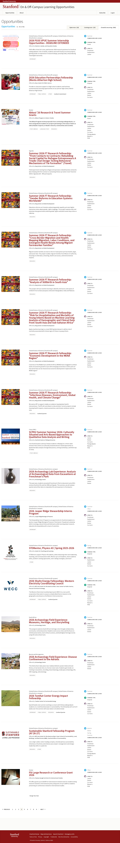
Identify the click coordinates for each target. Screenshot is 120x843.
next (42, 809)
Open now (74, 27)
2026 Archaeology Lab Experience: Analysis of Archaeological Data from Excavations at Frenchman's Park (52, 474)
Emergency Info (69, 834)
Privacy (40, 837)
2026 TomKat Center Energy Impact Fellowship (48, 697)
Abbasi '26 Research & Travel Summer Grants (50, 114)
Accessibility (74, 837)
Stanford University (9, 1)
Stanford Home (34, 834)
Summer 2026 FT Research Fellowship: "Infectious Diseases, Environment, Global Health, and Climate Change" (52, 395)
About (22, 13)
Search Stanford (58, 834)
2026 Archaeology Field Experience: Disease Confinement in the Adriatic (53, 658)
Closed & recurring (108, 27)
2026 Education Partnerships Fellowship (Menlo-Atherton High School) (51, 79)
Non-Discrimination (63, 837)
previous (7, 809)
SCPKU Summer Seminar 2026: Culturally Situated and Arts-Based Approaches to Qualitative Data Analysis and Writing (51, 434)
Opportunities (9, 13)
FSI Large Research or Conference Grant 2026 (51, 774)
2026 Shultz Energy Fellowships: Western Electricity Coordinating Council (51, 582)
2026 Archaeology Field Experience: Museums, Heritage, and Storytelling (49, 621)
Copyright (46, 837)
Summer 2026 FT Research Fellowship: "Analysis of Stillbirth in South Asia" (50, 281)
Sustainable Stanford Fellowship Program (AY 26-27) (52, 732)
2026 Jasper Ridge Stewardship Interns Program (50, 512)
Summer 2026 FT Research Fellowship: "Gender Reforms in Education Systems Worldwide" (50, 198)
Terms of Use (33, 837)
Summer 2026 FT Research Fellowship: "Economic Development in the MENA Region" (50, 356)
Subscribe (102, 13)
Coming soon (89, 27)
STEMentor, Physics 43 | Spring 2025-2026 (51, 548)
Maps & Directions (46, 834)
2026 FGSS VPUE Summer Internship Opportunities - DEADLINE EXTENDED (49, 42)
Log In (113, 13)
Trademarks (53, 837)
